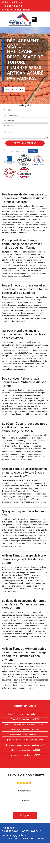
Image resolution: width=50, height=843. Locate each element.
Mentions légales (37, 838)
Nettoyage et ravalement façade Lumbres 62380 (25, 724)
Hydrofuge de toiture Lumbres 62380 (25, 755)
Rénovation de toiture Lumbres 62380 (25, 735)
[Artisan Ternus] (20, 19)
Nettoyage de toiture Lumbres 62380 (25, 750)
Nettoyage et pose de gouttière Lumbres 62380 (25, 745)
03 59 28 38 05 (13, 1)
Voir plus (25, 815)
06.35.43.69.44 (30, 831)
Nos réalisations (14, 89)
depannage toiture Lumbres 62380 (25, 729)
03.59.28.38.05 (10, 831)
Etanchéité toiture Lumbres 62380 (25, 719)
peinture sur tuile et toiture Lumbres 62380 (25, 740)
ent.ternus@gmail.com (17, 9)
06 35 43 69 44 (13, 5)
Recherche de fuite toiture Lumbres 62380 (25, 714)
